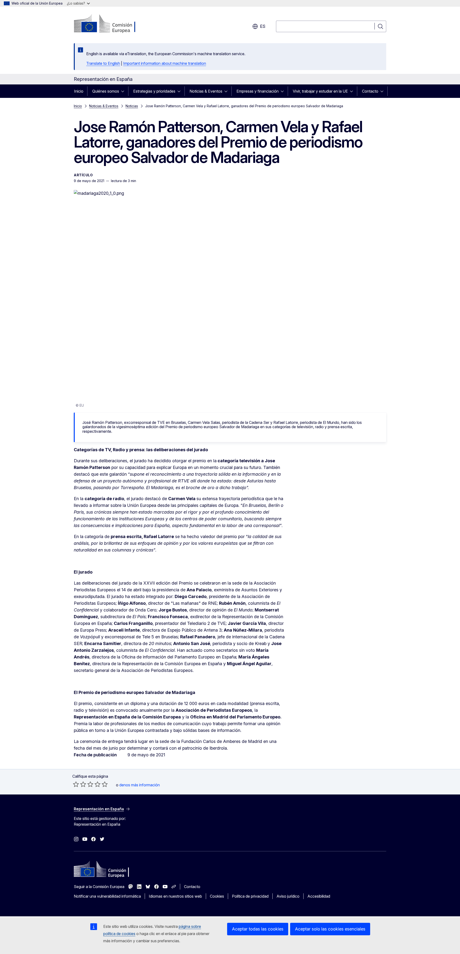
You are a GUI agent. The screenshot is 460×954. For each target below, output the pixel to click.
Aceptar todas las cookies (257, 928)
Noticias (132, 106)
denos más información (139, 784)
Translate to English (103, 63)
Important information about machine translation (164, 63)
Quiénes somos (105, 91)
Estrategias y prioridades (154, 91)
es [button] (262, 26)
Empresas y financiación (257, 91)
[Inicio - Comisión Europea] (112, 24)
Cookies (217, 896)
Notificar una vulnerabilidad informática (107, 896)
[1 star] (76, 784)
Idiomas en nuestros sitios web (175, 896)
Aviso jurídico (287, 896)
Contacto (370, 91)
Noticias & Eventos (206, 91)
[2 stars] (79, 784)
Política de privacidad (250, 896)
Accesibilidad (318, 896)
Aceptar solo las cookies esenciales (330, 928)
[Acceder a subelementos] (124, 91)
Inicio (78, 91)
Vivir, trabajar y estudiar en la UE (320, 91)
